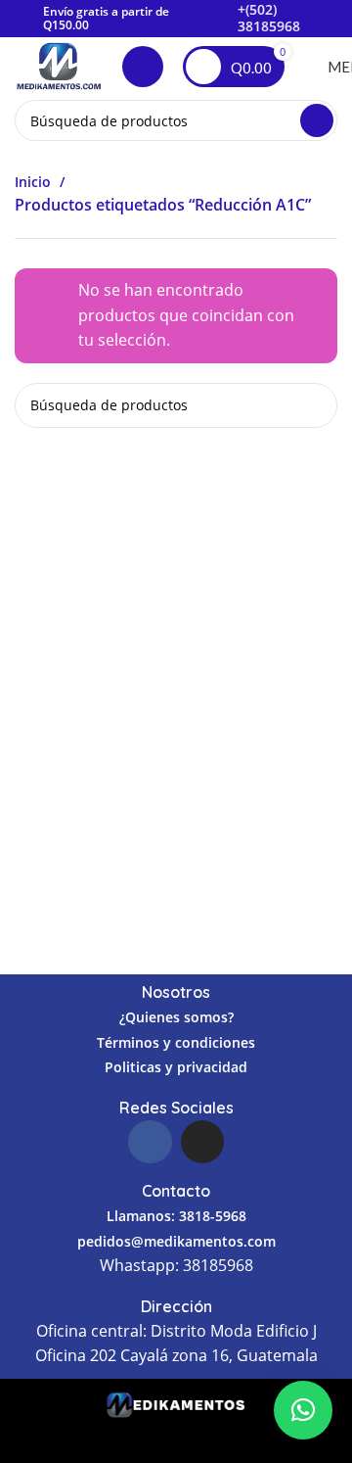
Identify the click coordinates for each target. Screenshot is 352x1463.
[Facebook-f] (149, 1141)
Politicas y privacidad (176, 1067)
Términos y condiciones (176, 1042)
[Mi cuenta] (142, 66)
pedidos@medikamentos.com (176, 1241)
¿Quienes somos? (176, 1017)
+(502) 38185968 (269, 17)
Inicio (35, 181)
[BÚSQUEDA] (316, 120)
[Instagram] (202, 1141)
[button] (303, 1410)
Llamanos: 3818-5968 (176, 1215)
